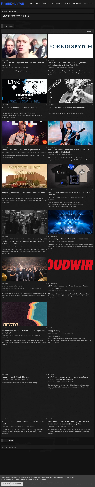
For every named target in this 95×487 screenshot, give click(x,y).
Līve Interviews (52, 147)
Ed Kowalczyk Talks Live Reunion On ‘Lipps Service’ (68, 239)
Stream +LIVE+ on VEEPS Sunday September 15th (21, 150)
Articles (34, 4)
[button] (39, 3)
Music (45, 4)
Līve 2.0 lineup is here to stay (13, 286)
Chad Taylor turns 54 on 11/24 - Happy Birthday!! (67, 107)
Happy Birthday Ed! (55, 331)
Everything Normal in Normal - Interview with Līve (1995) (23, 192)
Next (10, 26)
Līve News (5, 60)
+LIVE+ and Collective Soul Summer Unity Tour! (20, 107)
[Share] (46, 60)
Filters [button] (89, 31)
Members (56, 4)
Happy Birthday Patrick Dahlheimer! (15, 377)
